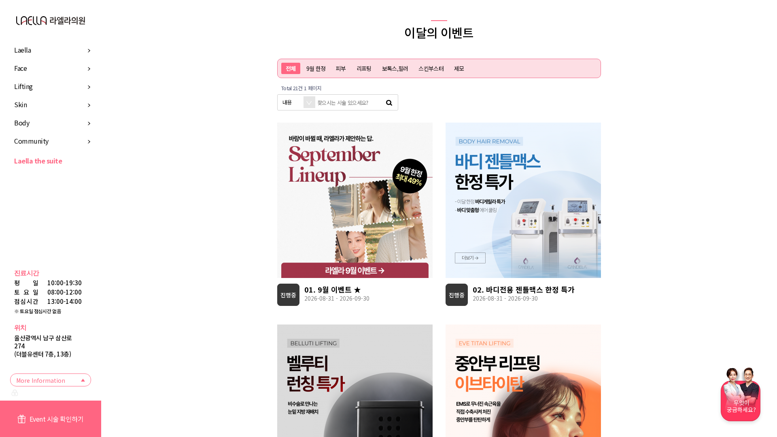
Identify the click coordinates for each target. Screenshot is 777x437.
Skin (20, 104)
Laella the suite (38, 160)
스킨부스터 (431, 68)
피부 (341, 68)
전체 (291, 68)
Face (20, 68)
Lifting (23, 86)
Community (31, 141)
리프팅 (364, 68)
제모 (459, 68)
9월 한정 (316, 68)
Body (21, 122)
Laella (22, 50)
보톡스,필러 (395, 68)
